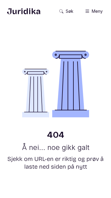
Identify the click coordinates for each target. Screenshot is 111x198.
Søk (69, 11)
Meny (97, 11)
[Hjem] (23, 11)
